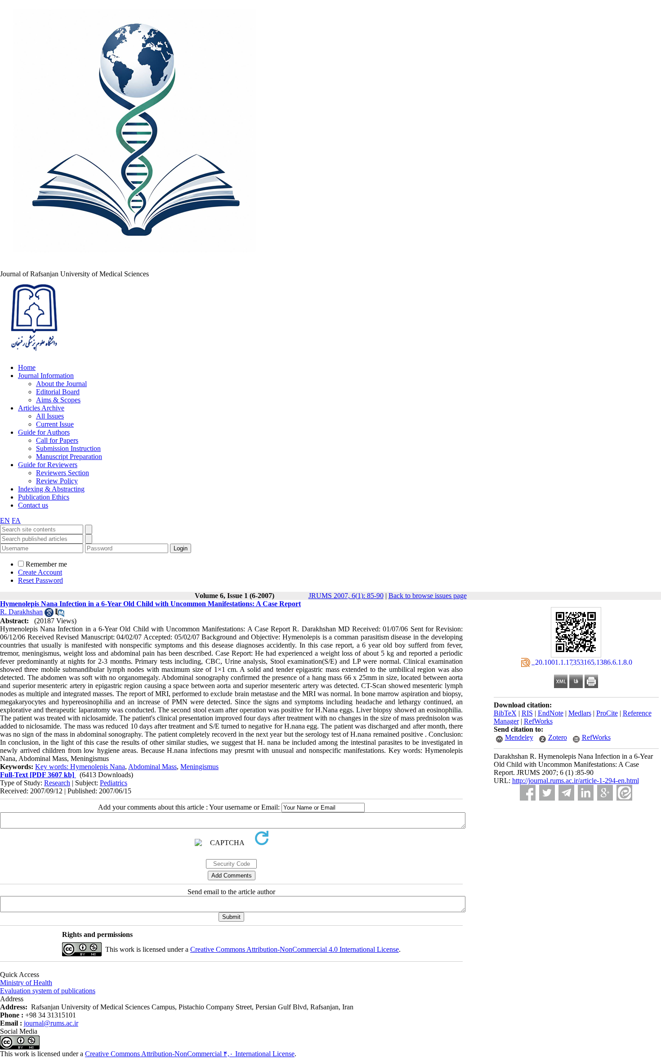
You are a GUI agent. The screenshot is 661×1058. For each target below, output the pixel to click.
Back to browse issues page (428, 595)
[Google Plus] (605, 793)
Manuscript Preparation (69, 456)
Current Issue (55, 424)
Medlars (579, 713)
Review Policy (57, 481)
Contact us (33, 505)
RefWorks (538, 721)
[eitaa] (624, 793)
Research (57, 783)
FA (16, 520)
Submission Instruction (68, 448)
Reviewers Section (62, 473)
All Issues (50, 416)
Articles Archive (41, 408)
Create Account (40, 572)
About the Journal (61, 383)
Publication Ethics (43, 497)
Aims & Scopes (58, 400)
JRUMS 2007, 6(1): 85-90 (346, 595)
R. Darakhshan (21, 612)
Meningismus (199, 766)
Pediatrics (113, 783)
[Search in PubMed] (59, 614)
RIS (527, 713)
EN (5, 520)
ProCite (607, 713)
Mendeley (519, 737)
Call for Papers (57, 440)
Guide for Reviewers (47, 464)
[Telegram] (566, 793)
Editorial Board (58, 392)
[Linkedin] (586, 793)
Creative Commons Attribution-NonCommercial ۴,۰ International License (190, 1054)
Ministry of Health (26, 982)
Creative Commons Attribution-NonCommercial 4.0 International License (294, 949)
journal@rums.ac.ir (51, 1023)
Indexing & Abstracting (51, 489)
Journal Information (46, 375)
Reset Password (40, 580)
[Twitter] (547, 793)
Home (27, 367)
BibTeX (505, 713)
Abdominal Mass (152, 766)
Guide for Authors (44, 432)
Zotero (557, 737)
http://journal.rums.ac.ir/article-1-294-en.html (575, 780)
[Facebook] (528, 793)
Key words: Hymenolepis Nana (80, 766)
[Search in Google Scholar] (49, 614)
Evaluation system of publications (47, 991)
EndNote (550, 713)
